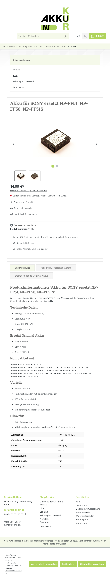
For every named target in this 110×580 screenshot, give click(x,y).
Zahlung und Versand (23, 81)
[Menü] (7, 36)
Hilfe (15, 75)
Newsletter (45, 519)
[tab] (22, 267)
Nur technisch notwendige (44, 564)
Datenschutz (82, 505)
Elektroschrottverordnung (88, 508)
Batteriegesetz (83, 519)
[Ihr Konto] (85, 36)
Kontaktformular (12, 524)
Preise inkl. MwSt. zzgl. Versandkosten (28, 190)
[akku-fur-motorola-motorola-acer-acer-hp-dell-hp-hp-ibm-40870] (54, 141)
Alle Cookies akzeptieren (92, 564)
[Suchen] (65, 36)
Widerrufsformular (85, 516)
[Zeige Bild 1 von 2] (53, 166)
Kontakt (16, 69)
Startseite (10, 46)
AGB (78, 501)
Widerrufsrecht (83, 512)
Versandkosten (62, 540)
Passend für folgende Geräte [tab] (56, 267)
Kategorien (26, 46)
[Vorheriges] (13, 144)
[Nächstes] (96, 144)
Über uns (44, 522)
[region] (55, 150)
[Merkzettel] (78, 36)
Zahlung (44, 511)
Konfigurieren (68, 564)
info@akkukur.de (14, 509)
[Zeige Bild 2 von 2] (57, 166)
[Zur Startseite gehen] (55, 18)
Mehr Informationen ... (13, 571)
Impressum (18, 87)
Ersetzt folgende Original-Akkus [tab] (31, 275)
